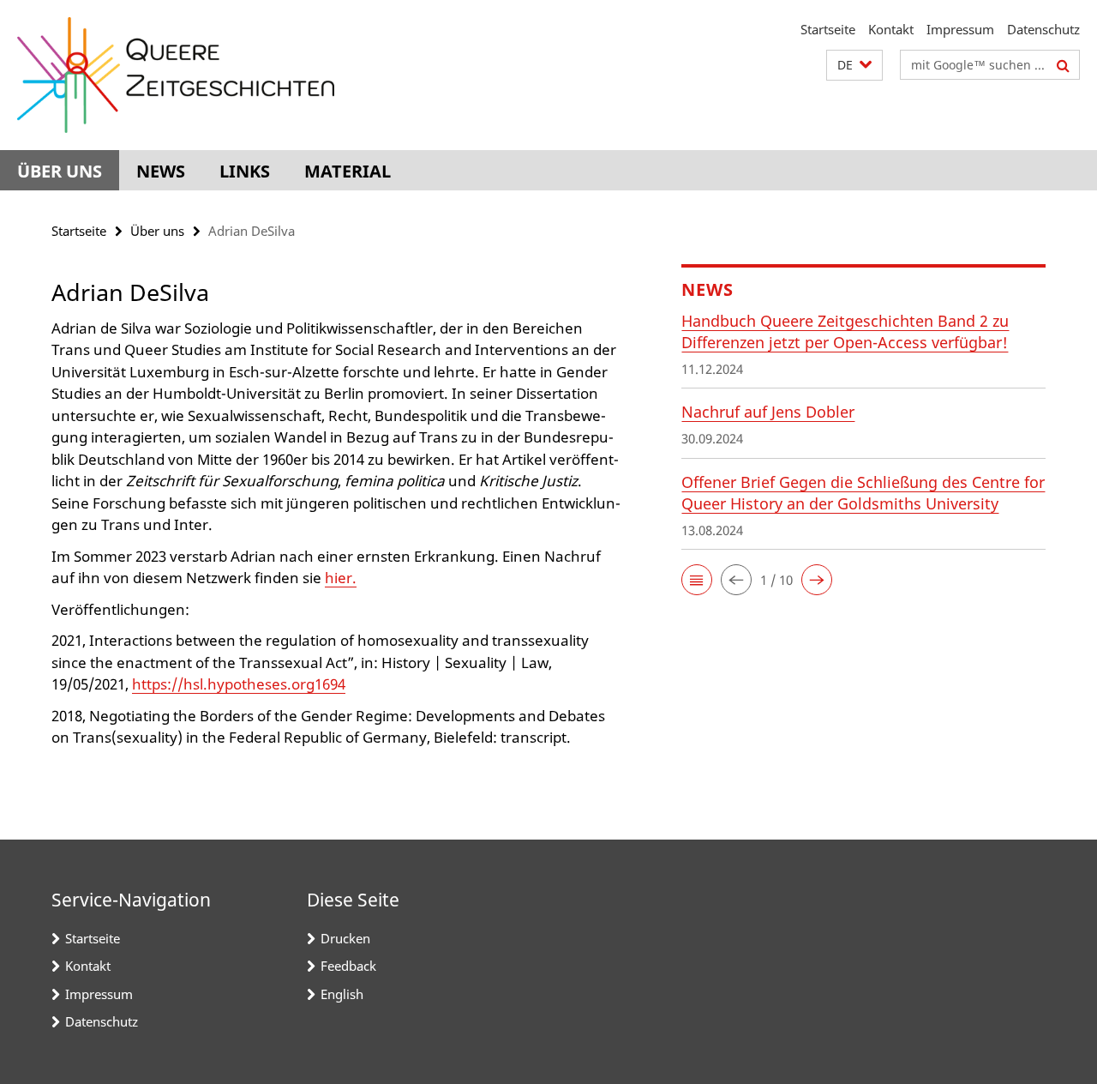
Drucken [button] (345, 938)
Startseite (827, 29)
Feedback (348, 965)
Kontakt (891, 29)
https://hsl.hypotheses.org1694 (238, 684)
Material (347, 171)
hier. (341, 577)
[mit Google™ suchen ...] (1063, 65)
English (342, 994)
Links (244, 171)
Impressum (960, 29)
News (160, 171)
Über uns (59, 171)
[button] (854, 65)
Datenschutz (1043, 29)
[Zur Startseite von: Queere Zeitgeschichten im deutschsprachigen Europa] (175, 75)
